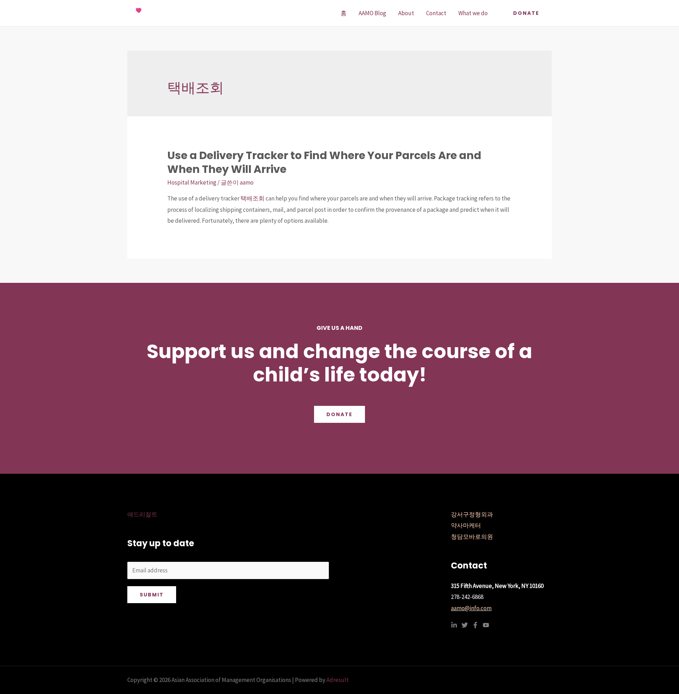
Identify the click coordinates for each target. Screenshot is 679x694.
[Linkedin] (454, 625)
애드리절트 (142, 514)
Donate (339, 414)
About (406, 13)
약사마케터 (466, 525)
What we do (473, 13)
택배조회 (252, 198)
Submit (152, 594)
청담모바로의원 (472, 537)
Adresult (337, 680)
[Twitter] (465, 625)
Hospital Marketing (191, 182)
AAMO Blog (372, 13)
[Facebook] (475, 625)
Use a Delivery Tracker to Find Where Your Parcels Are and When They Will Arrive (324, 162)
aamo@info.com (471, 608)
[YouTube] (486, 625)
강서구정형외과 (472, 514)
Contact (436, 13)
